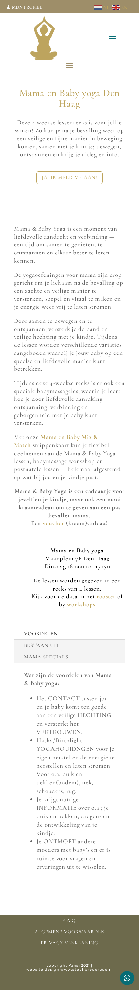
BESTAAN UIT (41, 645)
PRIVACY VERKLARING (69, 943)
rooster (106, 596)
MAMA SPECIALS (46, 657)
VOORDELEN (41, 633)
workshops (81, 604)
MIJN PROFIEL (27, 7)
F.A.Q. (69, 920)
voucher (54, 523)
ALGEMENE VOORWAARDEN (70, 932)
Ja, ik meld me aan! (69, 177)
